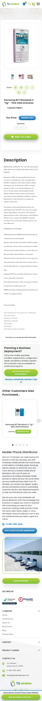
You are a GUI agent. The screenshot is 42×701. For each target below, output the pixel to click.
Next (38, 420)
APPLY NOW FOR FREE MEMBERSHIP (19, 530)
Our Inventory (7, 619)
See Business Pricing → (21, 697)
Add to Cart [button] (23, 137)
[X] (32, 88)
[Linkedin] (19, 92)
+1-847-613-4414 (34, 4)
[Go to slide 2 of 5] (16, 445)
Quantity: (21, 123)
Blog (4, 630)
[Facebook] (16, 88)
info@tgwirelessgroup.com (18, 675)
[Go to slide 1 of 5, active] (13, 445)
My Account (7, 626)
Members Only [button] (27, 118)
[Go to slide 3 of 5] (20, 445)
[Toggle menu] (37, 4)
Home (4, 615)
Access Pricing (21, 581)
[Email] (21, 88)
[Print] (27, 88)
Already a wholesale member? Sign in (21, 380)
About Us (6, 622)
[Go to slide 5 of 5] (27, 445)
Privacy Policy (7, 634)
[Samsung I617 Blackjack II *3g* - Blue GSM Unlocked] (19, 412)
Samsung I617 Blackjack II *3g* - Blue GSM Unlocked (20, 425)
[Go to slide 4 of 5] (23, 445)
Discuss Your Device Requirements (21, 372)
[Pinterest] (24, 92)
